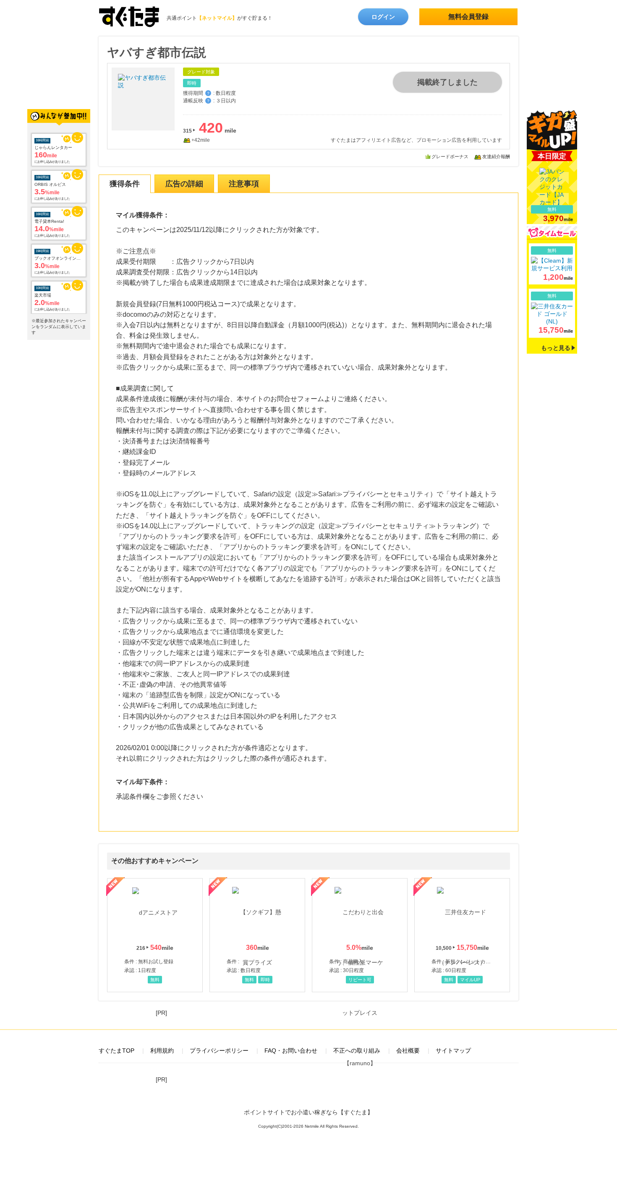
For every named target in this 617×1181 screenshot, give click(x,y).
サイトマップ (453, 1050)
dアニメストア (154, 935)
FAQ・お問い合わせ (290, 1050)
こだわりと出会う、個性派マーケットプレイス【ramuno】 (359, 935)
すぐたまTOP (116, 1050)
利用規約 (162, 1050)
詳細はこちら (552, 263)
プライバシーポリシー (219, 1050)
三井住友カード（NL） (462, 935)
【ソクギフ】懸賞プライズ (257, 935)
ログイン (383, 16)
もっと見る (555, 347)
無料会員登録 (468, 16)
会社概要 (408, 1050)
